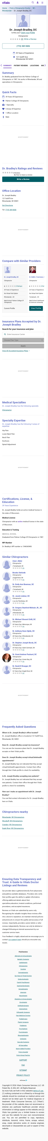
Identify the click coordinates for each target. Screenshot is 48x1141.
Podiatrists (23, 1025)
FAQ (23, 1065)
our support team (14, 940)
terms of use (38, 1091)
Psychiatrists (23, 1029)
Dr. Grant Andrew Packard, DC (25, 654)
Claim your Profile (28, 33)
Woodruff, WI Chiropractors (12, 821)
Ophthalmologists (23, 1006)
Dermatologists (23, 972)
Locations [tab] (34, 66)
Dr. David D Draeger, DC (22, 666)
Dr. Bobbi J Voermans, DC (37, 277)
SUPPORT (23, 1060)
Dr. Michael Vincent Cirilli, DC (24, 619)
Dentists (23, 969)
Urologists (23, 1039)
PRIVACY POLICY (23, 1075)
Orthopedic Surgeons (23, 1012)
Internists (23, 992)
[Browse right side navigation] (42, 3)
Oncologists (23, 1002)
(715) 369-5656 (10, 210)
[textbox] (23, 334)
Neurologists (23, 996)
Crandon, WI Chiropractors (12, 825)
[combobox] (23, 334)
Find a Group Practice (23, 1055)
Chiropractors (23, 966)
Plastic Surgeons (23, 1022)
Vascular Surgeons (23, 1042)
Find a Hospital (23, 1052)
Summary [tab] (7, 66)
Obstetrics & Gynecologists (23, 999)
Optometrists (23, 1009)
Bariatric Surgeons (23, 959)
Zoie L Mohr (17, 561)
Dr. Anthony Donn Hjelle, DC (24, 631)
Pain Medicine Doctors (23, 1015)
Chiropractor (7, 410)
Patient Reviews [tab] (21, 66)
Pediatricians (23, 1019)
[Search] (33, 3)
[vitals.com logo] (6, 3)
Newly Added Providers (23, 1049)
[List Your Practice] (37, 3)
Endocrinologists (23, 979)
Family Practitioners (23, 982)
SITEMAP (23, 1070)
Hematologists (23, 989)
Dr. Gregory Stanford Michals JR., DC (27, 608)
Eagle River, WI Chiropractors (13, 828)
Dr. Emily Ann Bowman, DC (23, 584)
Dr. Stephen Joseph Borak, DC (25, 643)
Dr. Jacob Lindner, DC (21, 596)
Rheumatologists (23, 1035)
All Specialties (23, 1045)
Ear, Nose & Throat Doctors (23, 976)
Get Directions (7, 205)
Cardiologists (23, 962)
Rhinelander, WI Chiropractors (13, 817)
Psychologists (23, 1032)
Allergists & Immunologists (23, 956)
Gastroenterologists (23, 986)
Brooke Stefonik (19, 573)
